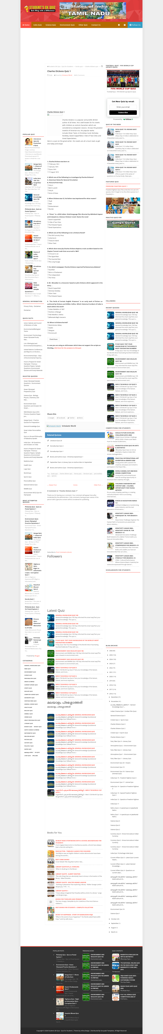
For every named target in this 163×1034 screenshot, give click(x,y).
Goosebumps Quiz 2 (56, 446)
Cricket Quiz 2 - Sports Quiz (119, 720)
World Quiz (27, 473)
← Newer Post (52, 485)
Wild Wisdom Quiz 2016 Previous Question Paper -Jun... (32, 414)
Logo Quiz (27, 469)
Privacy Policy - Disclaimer (32, 306)
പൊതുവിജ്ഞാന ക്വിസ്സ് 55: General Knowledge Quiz (75, 765)
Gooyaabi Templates (107, 1031)
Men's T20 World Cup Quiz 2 (66, 693)
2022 (110, 668)
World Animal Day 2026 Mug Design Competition (126, 472)
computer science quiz (31, 694)
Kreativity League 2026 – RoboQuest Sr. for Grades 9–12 (126, 515)
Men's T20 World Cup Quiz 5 (66, 668)
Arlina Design (85, 1031)
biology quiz (28, 710)
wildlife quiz (28, 691)
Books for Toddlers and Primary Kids (71, 899)
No (77, 75)
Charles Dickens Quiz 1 (118, 737)
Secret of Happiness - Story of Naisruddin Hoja (74, 915)
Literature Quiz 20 (56, 441)
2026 (110, 651)
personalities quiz (30, 678)
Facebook (61, 418)
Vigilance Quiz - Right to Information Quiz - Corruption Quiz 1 (72, 1001)
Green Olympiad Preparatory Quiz (29, 390)
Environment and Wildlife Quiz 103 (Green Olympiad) (100, 965)
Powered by (117, 119)
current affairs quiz (31, 685)
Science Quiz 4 (115, 821)
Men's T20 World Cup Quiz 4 (66, 676)
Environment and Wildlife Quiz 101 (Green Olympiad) (100, 986)
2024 (110, 659)
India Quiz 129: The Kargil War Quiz (37, 181)
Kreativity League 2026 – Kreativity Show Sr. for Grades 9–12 (124, 530)
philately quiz (28, 746)
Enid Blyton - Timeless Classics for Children (73, 851)
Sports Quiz (27, 477)
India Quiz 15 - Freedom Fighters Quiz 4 (123, 778)
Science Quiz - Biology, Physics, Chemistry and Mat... (31, 397)
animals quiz (28, 714)
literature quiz (87, 474)
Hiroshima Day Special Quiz (37, 269)
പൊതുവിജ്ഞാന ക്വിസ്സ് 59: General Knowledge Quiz (75, 723)
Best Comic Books (62, 860)
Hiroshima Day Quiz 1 (37, 222)
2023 (110, 664)
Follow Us (135, 25)
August (113, 928)
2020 (110, 677)
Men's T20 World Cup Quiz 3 (66, 684)
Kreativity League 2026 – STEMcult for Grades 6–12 (125, 557)
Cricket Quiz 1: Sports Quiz (119, 733)
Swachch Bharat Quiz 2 (36, 587)
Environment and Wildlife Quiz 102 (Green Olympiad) (100, 976)
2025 (110, 655)
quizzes (54, 476)
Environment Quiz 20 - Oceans (120, 763)
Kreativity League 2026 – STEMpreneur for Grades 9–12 (126, 544)
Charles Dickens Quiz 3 (118, 724)
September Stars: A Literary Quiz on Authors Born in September (71, 462)
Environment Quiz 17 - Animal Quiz (122, 782)
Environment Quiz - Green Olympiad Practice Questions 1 (32, 521)
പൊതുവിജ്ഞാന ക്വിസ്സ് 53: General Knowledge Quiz (75, 782)
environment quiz (30, 672)
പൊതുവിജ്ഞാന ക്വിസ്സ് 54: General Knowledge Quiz (75, 773)
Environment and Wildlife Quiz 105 (69, 659)
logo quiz (27, 755)
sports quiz (28, 688)
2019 (110, 681)
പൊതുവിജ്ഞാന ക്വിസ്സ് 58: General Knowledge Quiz (75, 732)
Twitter (72, 418)
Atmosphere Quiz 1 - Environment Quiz (123, 754)
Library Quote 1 (62, 891)
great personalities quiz (32, 720)
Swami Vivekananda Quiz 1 (37, 238)
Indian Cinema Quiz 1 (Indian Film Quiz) (123, 711)
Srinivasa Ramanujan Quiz (37, 640)
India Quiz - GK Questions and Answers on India (32, 443)
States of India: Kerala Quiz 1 (36, 255)
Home (26, 25)
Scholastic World (69, 426)
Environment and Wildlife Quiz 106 (69, 651)
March (113, 932)
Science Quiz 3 (115, 825)
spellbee (35, 755)
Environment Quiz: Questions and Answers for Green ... (33, 406)
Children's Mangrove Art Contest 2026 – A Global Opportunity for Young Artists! (125, 487)
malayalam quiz (29, 736)
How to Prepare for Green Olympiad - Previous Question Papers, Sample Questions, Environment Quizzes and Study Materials (33, 366)
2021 (110, 672)
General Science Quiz (30, 485)
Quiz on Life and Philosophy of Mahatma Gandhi (33, 437)
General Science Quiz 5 (118, 716)
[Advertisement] (81, 45)
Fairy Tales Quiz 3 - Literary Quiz (121, 741)
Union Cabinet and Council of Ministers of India (32, 324)
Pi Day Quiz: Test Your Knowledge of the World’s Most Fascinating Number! (126, 346)
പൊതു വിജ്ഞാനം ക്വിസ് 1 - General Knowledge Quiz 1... (123, 706)
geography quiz (29, 697)
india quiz (27, 669)
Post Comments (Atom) (64, 552)
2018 (110, 685)
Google (51, 418)
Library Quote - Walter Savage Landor (71, 882)
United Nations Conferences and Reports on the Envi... (33, 351)
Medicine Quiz (28, 461)
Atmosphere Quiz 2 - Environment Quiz (123, 746)
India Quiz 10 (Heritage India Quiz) (122, 853)
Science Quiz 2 (115, 829)
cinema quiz (28, 717)
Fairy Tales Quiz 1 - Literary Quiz (121, 758)
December (114, 697)
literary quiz (28, 723)
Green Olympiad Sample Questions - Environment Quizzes (32, 383)
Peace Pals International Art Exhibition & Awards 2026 (127, 459)
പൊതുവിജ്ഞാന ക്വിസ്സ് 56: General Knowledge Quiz (75, 748)
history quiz (28, 742)
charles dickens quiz (66, 474)
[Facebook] (119, 25)
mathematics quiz (30, 733)
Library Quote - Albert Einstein (68, 874)
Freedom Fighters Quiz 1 (116, 186)
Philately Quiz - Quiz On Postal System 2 (32, 608)
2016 (110, 694)
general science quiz (31, 704)
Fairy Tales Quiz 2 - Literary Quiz (121, 750)
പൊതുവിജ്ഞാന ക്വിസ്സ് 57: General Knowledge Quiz (75, 740)
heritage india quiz (30, 701)
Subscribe (123, 112)
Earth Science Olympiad (31, 730)
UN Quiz (37, 752)
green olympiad (29, 681)
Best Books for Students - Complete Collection (74, 907)
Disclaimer (27, 310)
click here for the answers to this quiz (67, 348)
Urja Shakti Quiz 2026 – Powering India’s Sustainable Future (128, 978)
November (114, 701)
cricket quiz (37, 726)
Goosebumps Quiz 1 (56, 451)
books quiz (54, 474)
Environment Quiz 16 (117, 909)
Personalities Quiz (30, 481)
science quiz (28, 675)
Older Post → (98, 485)
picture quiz (28, 739)
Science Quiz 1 (115, 913)
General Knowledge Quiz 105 (37, 197)
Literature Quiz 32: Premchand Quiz (37, 142)
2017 (110, 689)
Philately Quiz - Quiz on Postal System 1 (33, 210)
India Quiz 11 (115, 804)
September (114, 923)
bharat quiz (28, 726)
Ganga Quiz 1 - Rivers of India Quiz (37, 166)
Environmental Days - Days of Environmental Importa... (33, 357)
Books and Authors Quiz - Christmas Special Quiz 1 (66, 457)
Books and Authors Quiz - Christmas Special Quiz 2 (66, 468)
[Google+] (125, 25)
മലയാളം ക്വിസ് (28, 752)
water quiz (27, 749)
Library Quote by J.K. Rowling (67, 867)
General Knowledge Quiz (32, 426)
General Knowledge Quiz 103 (67, 632)
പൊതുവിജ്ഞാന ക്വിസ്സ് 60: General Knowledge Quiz (75, 715)
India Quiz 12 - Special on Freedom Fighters (125, 799)
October (114, 919)
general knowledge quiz (32, 665)
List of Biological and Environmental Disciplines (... (33, 344)
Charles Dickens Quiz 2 (118, 728)
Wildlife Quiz (28, 489)
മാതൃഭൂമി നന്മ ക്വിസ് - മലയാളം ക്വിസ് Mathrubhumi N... (124, 878)
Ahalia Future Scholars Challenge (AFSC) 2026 (124, 434)
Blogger (37, 656)
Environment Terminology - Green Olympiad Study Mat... (33, 337)
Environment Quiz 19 (117, 767)
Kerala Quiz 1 (29, 599)
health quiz (28, 707)
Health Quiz (28, 465)
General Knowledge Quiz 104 (67, 624)
